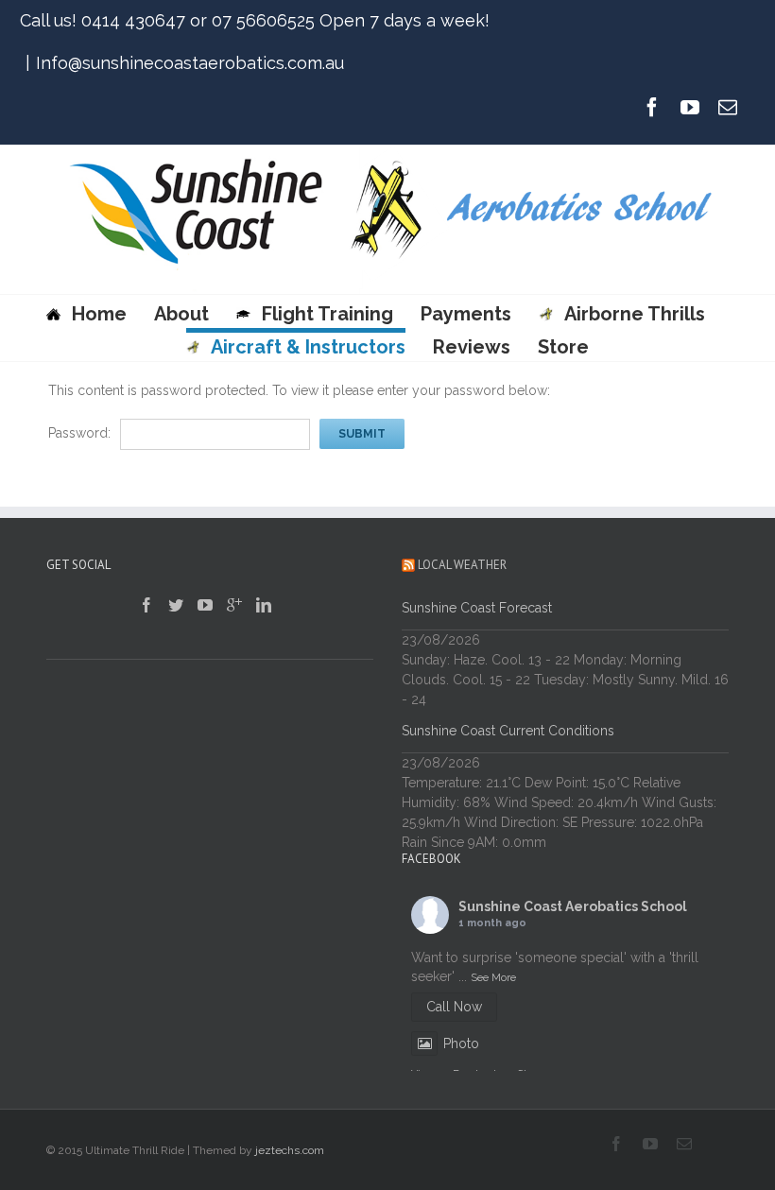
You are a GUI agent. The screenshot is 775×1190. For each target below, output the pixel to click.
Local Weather (462, 565)
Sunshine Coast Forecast (477, 607)
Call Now (454, 1006)
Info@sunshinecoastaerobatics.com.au (190, 63)
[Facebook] (652, 106)
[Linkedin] (263, 604)
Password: (79, 432)
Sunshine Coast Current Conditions (508, 730)
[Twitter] (175, 604)
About (181, 313)
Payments (466, 313)
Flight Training (327, 313)
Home (99, 313)
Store (563, 347)
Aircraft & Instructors (308, 347)
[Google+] (234, 604)
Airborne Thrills (634, 313)
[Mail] (727, 106)
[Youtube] (689, 106)
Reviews (471, 347)
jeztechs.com (289, 1150)
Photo (461, 1043)
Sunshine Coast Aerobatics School (572, 906)
